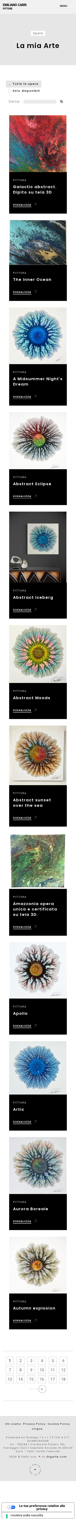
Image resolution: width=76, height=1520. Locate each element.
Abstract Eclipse (32, 484)
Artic (18, 1109)
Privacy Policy (34, 1424)
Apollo (20, 1013)
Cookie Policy (59, 1424)
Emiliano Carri (15, 6)
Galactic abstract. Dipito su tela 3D (35, 189)
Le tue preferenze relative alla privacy (42, 1507)
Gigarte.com (57, 1457)
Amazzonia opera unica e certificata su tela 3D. (35, 909)
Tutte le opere (25, 84)
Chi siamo (13, 1424)
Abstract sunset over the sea (32, 802)
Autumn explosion (34, 1308)
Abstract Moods (31, 698)
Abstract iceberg (33, 597)
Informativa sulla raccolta (24, 1515)
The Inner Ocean (32, 279)
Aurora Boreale (31, 1209)
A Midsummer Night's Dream (38, 381)
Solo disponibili (26, 91)
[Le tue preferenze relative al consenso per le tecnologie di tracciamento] (7, 1516)
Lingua (37, 1429)
